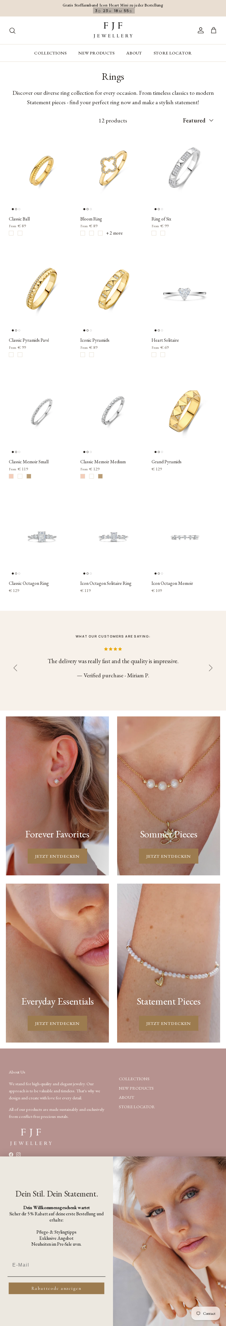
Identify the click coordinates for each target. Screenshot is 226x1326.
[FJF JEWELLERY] (113, 30)
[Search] (12, 30)
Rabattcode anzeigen (56, 1288)
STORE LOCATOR (173, 53)
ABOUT (134, 53)
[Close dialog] (219, 1162)
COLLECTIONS (50, 53)
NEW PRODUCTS (96, 53)
